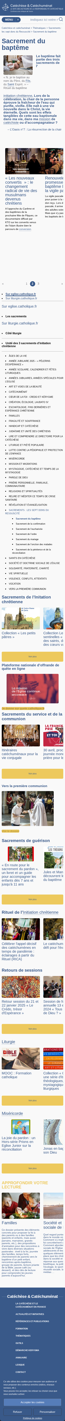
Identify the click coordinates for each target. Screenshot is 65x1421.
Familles (14, 415)
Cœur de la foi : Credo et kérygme (31, 397)
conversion (25, 229)
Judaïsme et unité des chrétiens (30, 431)
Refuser (17, 1411)
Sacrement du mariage (27, 539)
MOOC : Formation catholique (16, 1075)
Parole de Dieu (18, 477)
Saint (10, 84)
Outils (19, 1343)
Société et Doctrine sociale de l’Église (34, 563)
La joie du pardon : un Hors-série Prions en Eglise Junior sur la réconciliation (18, 1143)
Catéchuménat (18, 392)
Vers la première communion (27, 589)
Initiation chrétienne (40, 912)
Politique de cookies (32, 1418)
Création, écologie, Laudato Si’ (29, 402)
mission (44, 119)
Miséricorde (17, 458)
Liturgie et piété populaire (26, 445)
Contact (21, 1372)
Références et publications (32, 1321)
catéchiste (11, 122)
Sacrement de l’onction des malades (34, 544)
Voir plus (32, 656)
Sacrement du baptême (28, 518)
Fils (28, 81)
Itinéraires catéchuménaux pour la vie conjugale (20, 754)
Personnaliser (47, 1411)
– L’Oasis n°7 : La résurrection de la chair (35, 129)
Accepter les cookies (32, 1402)
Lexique (20, 1365)
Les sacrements (16, 316)
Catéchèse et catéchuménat (16, 28)
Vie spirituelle (18, 573)
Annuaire (21, 1357)
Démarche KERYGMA (27, 1350)
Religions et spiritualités (25, 491)
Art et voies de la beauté (25, 386)
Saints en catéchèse (22, 558)
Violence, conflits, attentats (28, 578)
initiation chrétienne (17, 96)
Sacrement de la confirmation (30, 523)
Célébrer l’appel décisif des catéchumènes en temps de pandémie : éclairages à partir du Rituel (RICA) (19, 951)
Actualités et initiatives (30, 1314)
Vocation (14, 583)
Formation (22, 1328)
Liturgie (8, 1041)
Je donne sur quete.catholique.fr (23, 708)
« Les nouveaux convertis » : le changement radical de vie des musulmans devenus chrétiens (21, 190)
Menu (9, 19)
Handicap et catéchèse (23, 426)
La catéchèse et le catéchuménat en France (31, 1305)
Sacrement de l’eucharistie (29, 529)
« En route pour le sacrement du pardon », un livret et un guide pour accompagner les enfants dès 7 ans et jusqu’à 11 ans (20, 874)
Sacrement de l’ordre (26, 534)
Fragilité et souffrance (24, 421)
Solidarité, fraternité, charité (29, 568)
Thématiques (39, 28)
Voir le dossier (10, 831)
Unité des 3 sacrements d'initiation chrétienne (26, 345)
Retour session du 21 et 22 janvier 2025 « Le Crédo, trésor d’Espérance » (20, 1007)
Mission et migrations (23, 464)
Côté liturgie (13, 333)
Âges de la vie (18, 356)
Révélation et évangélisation (28, 505)
